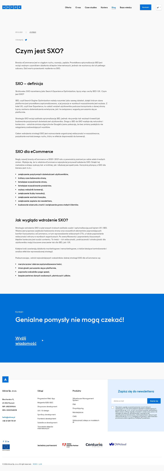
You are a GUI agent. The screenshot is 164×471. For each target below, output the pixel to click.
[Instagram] (6, 441)
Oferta (68, 7)
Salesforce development (47, 422)
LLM (40, 464)
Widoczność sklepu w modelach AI (86, 421)
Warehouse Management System (83, 399)
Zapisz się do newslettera (136, 391)
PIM (74, 404)
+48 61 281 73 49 (9, 421)
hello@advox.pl (8, 417)
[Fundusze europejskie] (6, 447)
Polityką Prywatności (142, 418)
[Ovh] (121, 444)
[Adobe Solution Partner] (74, 445)
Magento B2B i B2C (45, 402)
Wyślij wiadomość (26, 340)
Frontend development (46, 418)
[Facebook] (3, 441)
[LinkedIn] (8, 441)
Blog (114, 7)
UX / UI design (43, 410)
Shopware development (47, 406)
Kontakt (145, 7)
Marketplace (78, 412)
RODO (35, 464)
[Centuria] (97, 445)
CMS (75, 416)
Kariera (104, 7)
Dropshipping (78, 408)
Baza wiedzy (126, 7)
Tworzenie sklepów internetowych (45, 427)
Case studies (91, 7)
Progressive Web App (46, 398)
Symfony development (46, 414)
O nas (78, 7)
